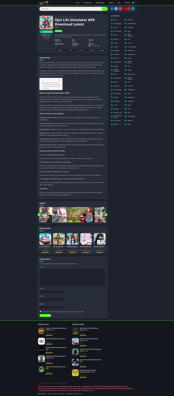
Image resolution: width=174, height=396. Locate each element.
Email (41, 296)
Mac (118, 3)
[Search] (105, 9)
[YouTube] (124, 8)
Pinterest (81, 50)
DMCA (56, 393)
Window (110, 3)
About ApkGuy (42, 393)
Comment (42, 267)
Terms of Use (77, 393)
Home (77, 3)
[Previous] (39, 214)
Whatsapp (101, 50)
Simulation (72, 17)
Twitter (70, 50)
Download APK (47, 32)
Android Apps (87, 3)
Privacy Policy (69, 393)
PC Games (127, 3)
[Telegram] (133, 8)
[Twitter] (116, 8)
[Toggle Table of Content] (59, 80)
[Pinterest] (128, 8)
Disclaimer (61, 393)
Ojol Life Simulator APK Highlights (52, 84)
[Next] (106, 214)
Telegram (91, 50)
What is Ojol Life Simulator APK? (50, 83)
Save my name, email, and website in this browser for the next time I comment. (63, 311)
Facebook (60, 50)
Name (41, 288)
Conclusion (46, 88)
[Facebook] (112, 8)
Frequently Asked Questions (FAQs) (52, 86)
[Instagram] (120, 8)
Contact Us (50, 393)
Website (41, 304)
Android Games (99, 3)
